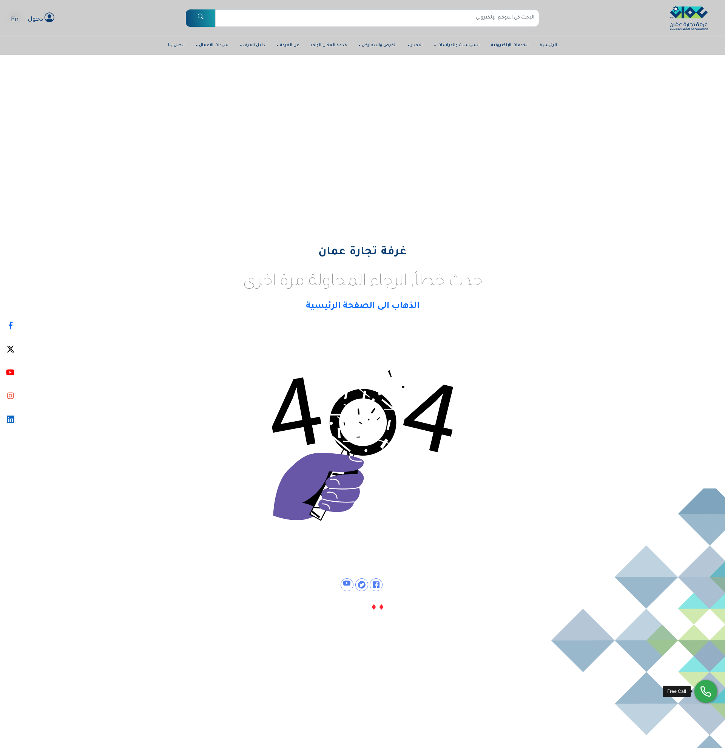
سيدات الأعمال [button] (213, 45)
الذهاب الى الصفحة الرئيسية (363, 306)
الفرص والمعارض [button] (379, 45)
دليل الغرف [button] (254, 45)
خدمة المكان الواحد (328, 45)
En (15, 20)
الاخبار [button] (417, 45)
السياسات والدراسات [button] (458, 45)
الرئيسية (548, 45)
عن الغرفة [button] (289, 45)
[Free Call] (705, 691)
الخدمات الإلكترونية (510, 45)
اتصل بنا (176, 45)
